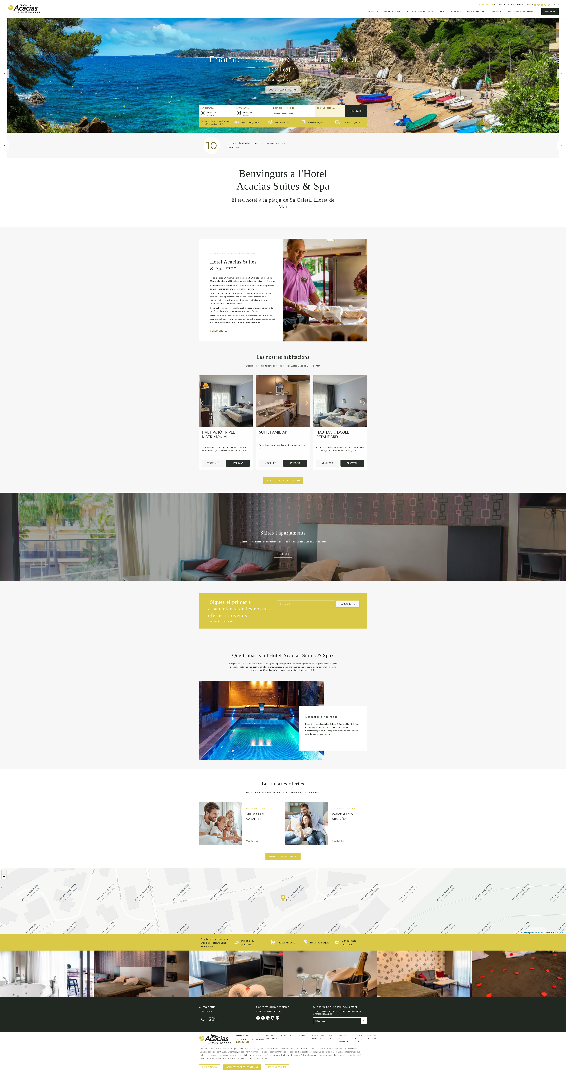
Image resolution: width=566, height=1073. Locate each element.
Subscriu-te (348, 604)
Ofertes (496, 11)
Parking (456, 11)
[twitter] (542, 5)
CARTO (562, 932)
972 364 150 (487, 4)
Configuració (209, 1067)
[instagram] (538, 5)
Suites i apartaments (420, 11)
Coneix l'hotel (218, 331)
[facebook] (535, 5)
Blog (528, 4)
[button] (283, 898)
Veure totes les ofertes (283, 856)
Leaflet (525, 932)
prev (4, 73)
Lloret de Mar (476, 11)
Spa (442, 11)
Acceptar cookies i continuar (242, 1067)
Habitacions (392, 11)
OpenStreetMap (539, 932)
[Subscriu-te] (364, 1021)
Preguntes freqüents (521, 11)
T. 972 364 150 (242, 1042)
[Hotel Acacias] (24, 13)
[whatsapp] (549, 5)
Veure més (213, 463)
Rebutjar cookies (277, 1067)
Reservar (550, 11)
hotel (372, 11)
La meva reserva (515, 4)
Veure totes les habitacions (283, 480)
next (561, 73)
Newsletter (287, 1036)
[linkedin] (545, 5)
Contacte (501, 4)
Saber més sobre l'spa (283, 84)
